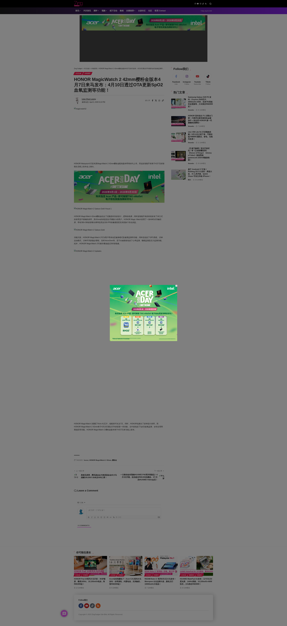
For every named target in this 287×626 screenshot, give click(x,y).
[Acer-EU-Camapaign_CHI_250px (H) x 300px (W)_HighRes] (143, 313)
